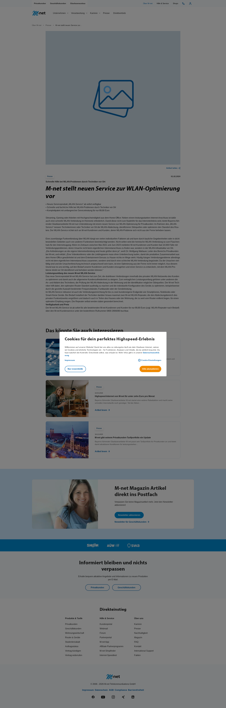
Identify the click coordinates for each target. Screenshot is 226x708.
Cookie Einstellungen (151, 360)
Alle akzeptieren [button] (150, 369)
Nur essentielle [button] (75, 369)
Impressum (70, 360)
